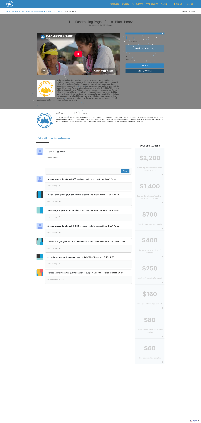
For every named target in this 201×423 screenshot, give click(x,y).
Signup (179, 4)
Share (185, 11)
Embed (193, 11)
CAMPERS (125, 4)
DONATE (145, 66)
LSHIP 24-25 (113, 195)
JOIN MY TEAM (145, 71)
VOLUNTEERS (137, 4)
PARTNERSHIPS (152, 4)
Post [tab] (52, 151)
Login (191, 4)
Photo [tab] (62, 151)
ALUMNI (164, 4)
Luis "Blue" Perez (108, 179)
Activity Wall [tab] (42, 138)
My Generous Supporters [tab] (60, 138)
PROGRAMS (114, 4)
